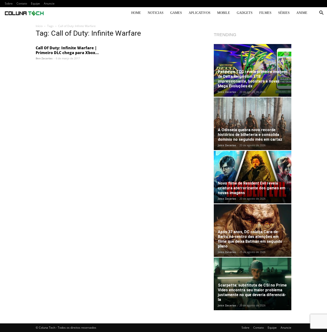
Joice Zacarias (227, 92)
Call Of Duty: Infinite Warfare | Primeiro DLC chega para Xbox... (67, 50)
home (136, 13)
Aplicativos (199, 13)
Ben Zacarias (44, 58)
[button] (321, 13)
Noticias (156, 13)
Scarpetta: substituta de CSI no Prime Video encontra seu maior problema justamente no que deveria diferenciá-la (252, 292)
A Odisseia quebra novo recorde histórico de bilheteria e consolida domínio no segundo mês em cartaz (250, 135)
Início (39, 26)
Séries (284, 13)
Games (176, 13)
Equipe (35, 3)
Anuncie (49, 3)
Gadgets (245, 13)
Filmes (265, 13)
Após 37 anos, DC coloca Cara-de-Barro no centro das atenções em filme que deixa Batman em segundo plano (250, 239)
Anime (301, 13)
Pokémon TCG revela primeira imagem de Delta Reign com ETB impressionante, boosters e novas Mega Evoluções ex (252, 78)
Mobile (223, 13)
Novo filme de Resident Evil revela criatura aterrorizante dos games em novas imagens (251, 188)
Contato (22, 3)
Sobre (9, 3)
